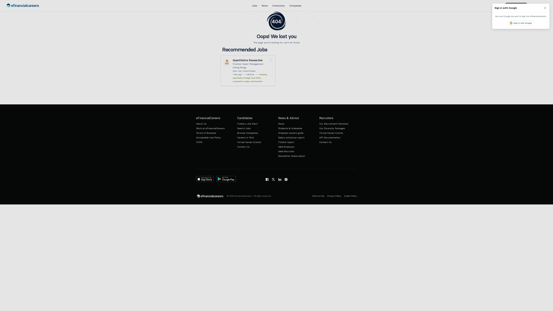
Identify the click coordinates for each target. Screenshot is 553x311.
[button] (276, 155)
